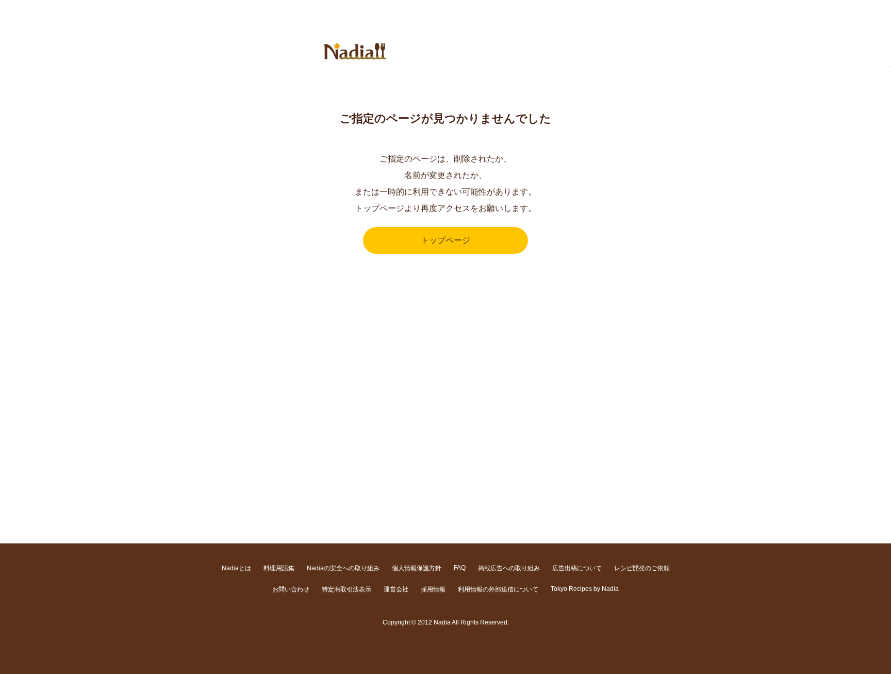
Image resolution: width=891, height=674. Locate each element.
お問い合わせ (290, 589)
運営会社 (396, 589)
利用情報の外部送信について (498, 589)
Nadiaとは (236, 568)
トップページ (445, 240)
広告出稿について (577, 568)
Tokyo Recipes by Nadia (585, 588)
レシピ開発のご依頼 (642, 568)
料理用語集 (278, 568)
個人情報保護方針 (416, 568)
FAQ (460, 567)
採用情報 (433, 589)
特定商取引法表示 (346, 589)
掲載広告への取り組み (509, 568)
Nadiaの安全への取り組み (343, 568)
